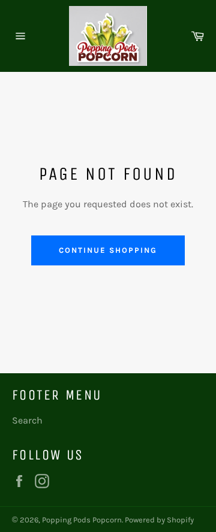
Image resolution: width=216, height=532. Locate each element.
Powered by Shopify (159, 519)
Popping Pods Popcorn (82, 519)
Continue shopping (108, 250)
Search (27, 420)
